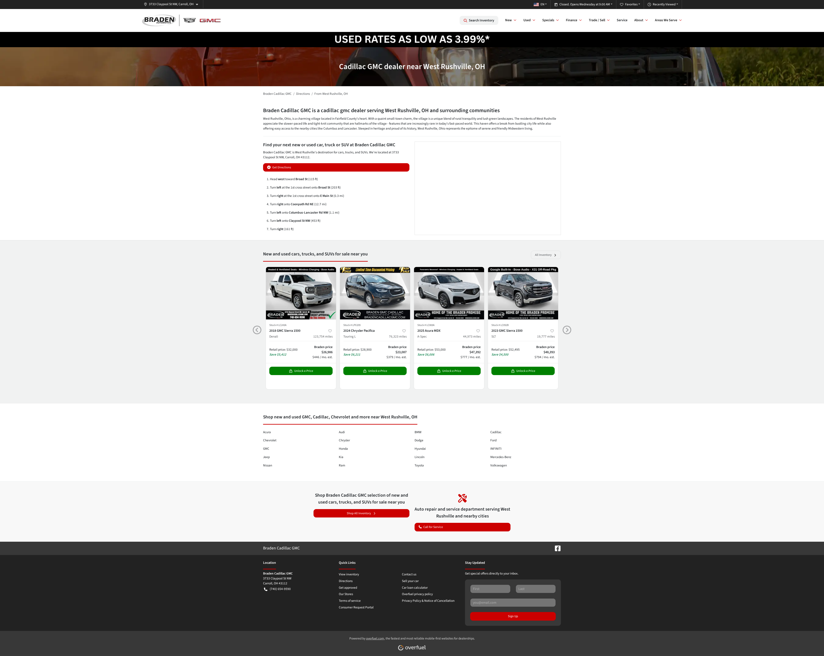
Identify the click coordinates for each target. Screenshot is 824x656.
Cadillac (495, 432)
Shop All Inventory (359, 513)
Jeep (266, 457)
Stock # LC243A (277, 325)
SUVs (364, 152)
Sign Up (513, 616)
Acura (267, 432)
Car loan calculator (415, 587)
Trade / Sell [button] (597, 20)
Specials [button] (548, 20)
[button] (172, 4)
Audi (342, 432)
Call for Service (433, 527)
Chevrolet (269, 440)
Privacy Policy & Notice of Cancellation (428, 600)
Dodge (419, 440)
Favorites (631, 4)
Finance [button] (571, 20)
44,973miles (472, 336)
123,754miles (323, 336)
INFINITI (495, 448)
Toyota (419, 465)
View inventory (349, 574)
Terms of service (350, 600)
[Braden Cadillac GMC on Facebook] (556, 548)
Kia (341, 457)
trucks (349, 152)
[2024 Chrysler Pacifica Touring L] (375, 293)
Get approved (348, 587)
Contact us (409, 574)
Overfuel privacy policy (417, 594)
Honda (343, 448)
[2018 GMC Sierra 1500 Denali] (301, 293)
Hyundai (420, 448)
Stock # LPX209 (351, 325)
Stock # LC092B (500, 325)
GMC (266, 448)
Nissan (267, 465)
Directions (346, 581)
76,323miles (398, 336)
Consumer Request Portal (356, 607)
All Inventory (543, 255)
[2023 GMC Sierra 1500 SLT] (523, 293)
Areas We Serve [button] (666, 20)
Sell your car (410, 581)
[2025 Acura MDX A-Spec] (449, 293)
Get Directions (281, 167)
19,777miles (546, 336)
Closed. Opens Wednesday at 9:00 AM (584, 4)
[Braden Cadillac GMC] (181, 20)
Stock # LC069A (426, 325)
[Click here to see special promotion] (412, 39)
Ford (493, 440)
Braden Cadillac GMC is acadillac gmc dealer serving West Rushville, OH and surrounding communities (381, 110)
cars (341, 152)
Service (622, 20)
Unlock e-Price (303, 371)
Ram (342, 465)
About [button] (638, 20)
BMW (418, 432)
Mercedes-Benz (500, 457)
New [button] (508, 20)
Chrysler (344, 440)
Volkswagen (498, 465)
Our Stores (346, 594)
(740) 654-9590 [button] (280, 589)
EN (542, 4)
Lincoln (419, 457)
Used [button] (527, 20)
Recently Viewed (664, 4)
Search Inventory (481, 20)
